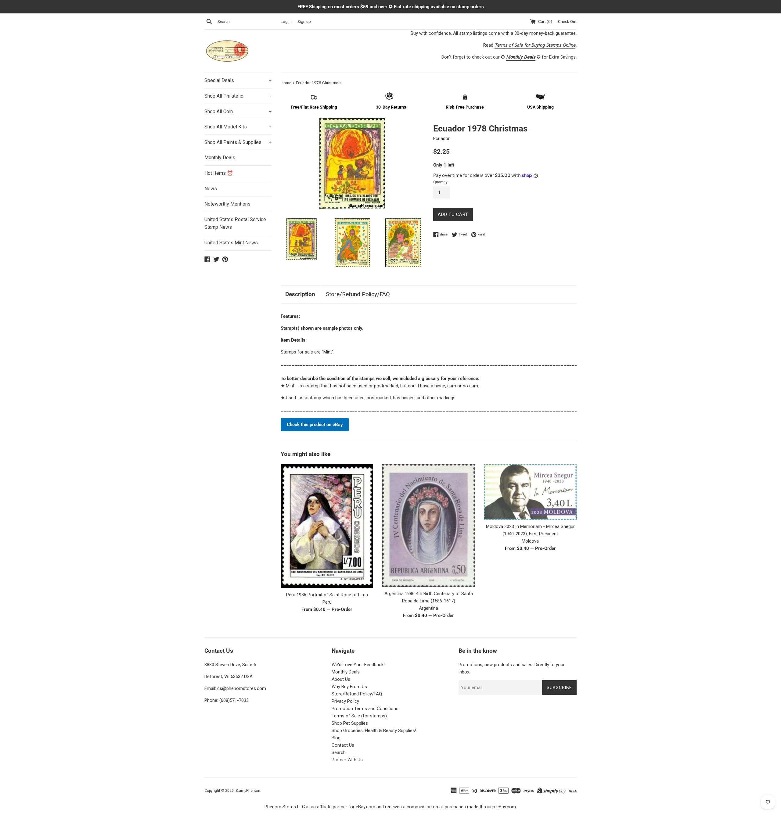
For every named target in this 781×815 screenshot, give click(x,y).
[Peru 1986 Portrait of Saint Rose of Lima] (327, 526)
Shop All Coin (238, 111)
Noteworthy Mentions (227, 204)
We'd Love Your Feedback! (358, 664)
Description (300, 294)
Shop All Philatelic (238, 96)
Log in (286, 21)
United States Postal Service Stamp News (235, 223)
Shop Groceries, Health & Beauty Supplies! (374, 730)
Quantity (440, 182)
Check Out (567, 21)
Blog (336, 738)
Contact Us (343, 745)
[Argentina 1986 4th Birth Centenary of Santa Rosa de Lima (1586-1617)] (428, 525)
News (210, 189)
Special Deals (238, 80)
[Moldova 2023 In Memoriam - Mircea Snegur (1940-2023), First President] (530, 492)
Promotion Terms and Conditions (365, 708)
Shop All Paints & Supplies (238, 142)
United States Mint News (231, 243)
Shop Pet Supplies (350, 723)
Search (339, 752)
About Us (341, 679)
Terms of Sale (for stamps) (359, 716)
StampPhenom (248, 790)
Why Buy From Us (349, 686)
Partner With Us (347, 760)
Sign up (304, 21)
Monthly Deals (219, 157)
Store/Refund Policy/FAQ (358, 294)
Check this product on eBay (315, 424)
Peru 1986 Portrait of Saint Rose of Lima (327, 595)
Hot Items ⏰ (218, 173)
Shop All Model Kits (238, 127)
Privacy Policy (345, 701)
